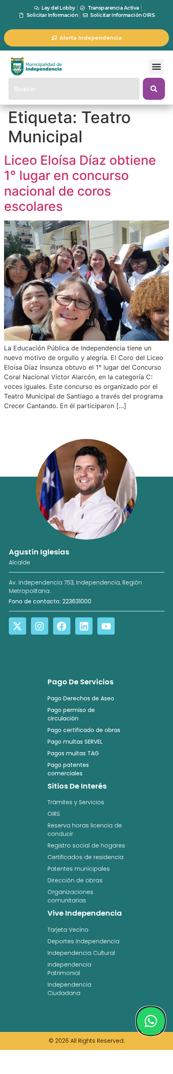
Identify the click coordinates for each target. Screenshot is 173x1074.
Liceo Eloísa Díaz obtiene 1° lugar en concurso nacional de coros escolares (80, 183)
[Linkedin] (84, 626)
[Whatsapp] (151, 1021)
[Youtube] (106, 626)
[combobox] (74, 89)
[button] (156, 66)
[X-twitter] (17, 626)
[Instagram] (39, 626)
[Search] (154, 89)
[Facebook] (61, 626)
